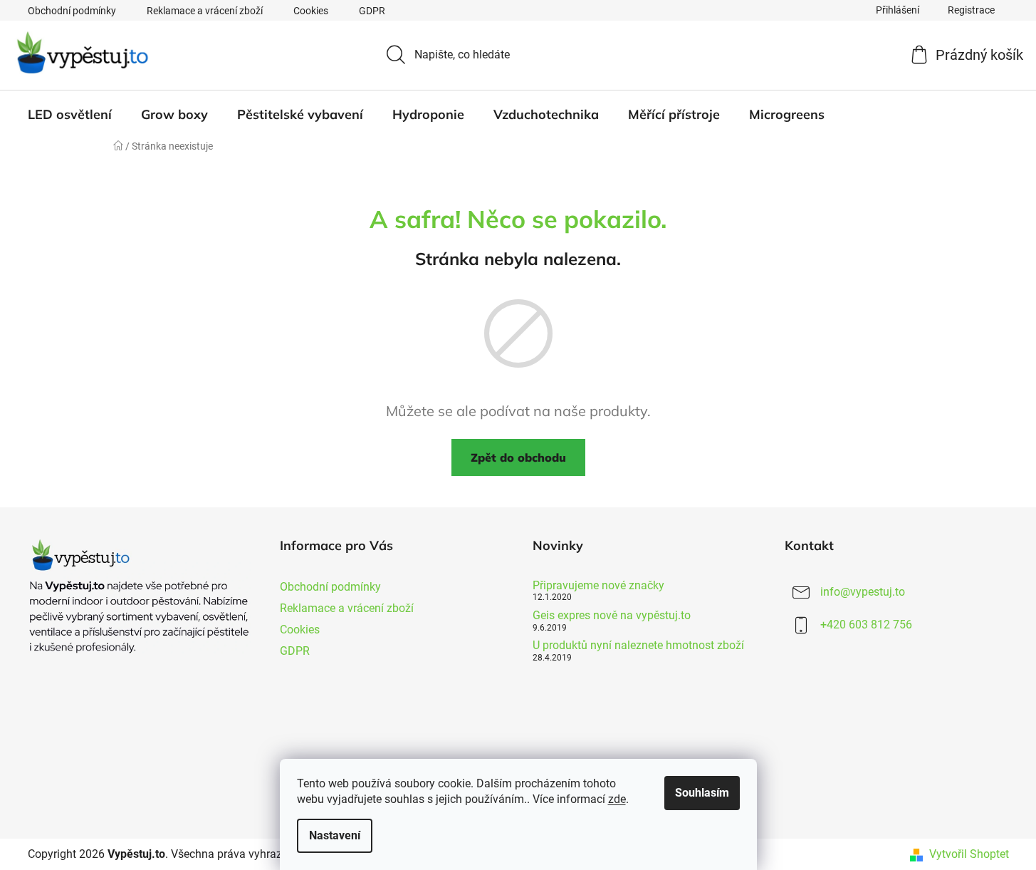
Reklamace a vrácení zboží (205, 10)
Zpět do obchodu (518, 457)
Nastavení (334, 835)
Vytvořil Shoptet (969, 854)
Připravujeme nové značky (598, 585)
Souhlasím (702, 792)
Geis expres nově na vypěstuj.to (612, 615)
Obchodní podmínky (72, 10)
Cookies (310, 10)
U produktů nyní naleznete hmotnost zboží (638, 645)
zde (617, 799)
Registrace (971, 10)
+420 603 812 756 (866, 624)
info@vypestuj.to (862, 592)
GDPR (372, 10)
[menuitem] (70, 114)
